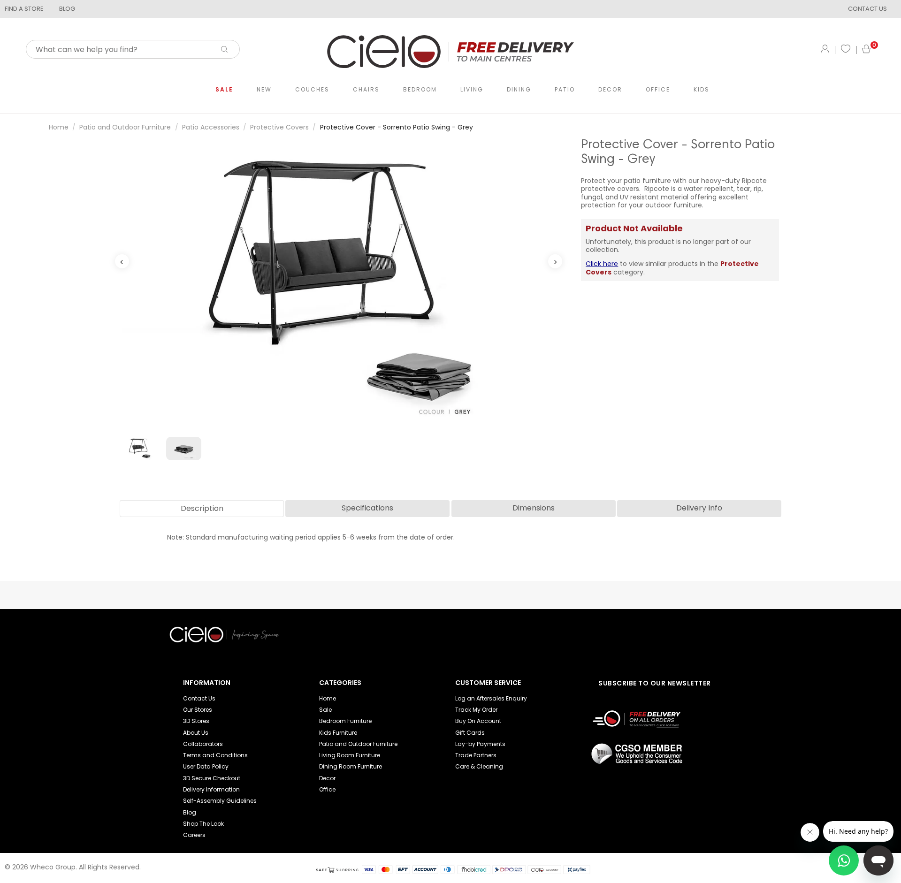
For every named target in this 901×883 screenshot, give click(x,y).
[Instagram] (650, 624)
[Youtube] (604, 624)
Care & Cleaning (479, 766)
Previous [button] (122, 261)
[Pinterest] (635, 624)
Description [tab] (202, 508)
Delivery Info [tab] (699, 507)
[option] (339, 282)
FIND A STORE (24, 8)
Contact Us (199, 698)
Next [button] (555, 261)
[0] (866, 50)
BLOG (67, 8)
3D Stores (196, 721)
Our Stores (197, 710)
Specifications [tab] (367, 507)
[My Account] (825, 50)
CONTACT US (867, 8)
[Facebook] (619, 624)
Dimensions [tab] (533, 507)
